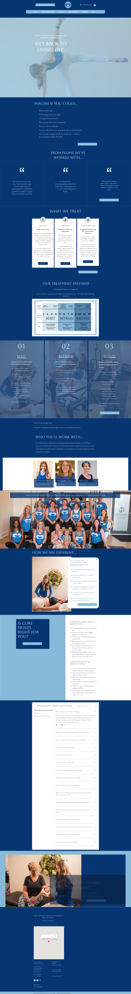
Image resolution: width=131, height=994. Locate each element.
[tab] (43, 710)
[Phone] (81, 4)
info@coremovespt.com (57, 976)
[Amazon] (35, 980)
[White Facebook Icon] (40, 980)
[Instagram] (37, 980)
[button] (95, 4)
